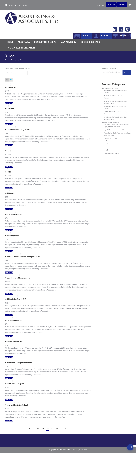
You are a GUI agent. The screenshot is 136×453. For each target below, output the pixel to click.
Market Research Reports (111, 153)
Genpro (8, 151)
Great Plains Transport (14, 384)
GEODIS (8, 172)
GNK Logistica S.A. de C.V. (15, 299)
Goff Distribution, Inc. (13, 320)
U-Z (107, 150)
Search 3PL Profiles (109, 68)
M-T (107, 147)
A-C (107, 140)
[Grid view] (7, 80)
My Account (100, 5)
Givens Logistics (12, 236)
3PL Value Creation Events (110, 88)
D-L (107, 143)
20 (48, 429)
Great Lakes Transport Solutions (18, 363)
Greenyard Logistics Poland (16, 405)
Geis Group (9, 109)
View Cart (111, 4)
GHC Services (10, 193)
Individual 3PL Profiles (111, 138)
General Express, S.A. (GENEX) (17, 130)
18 (38, 429)
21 (52, 429)
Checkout (121, 4)
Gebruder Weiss (11, 87)
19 (43, 429)
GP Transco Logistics (14, 341)
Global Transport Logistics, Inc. (17, 278)
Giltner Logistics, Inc (13, 214)
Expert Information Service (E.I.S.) (114, 130)
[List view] (11, 80)
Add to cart (9, 103)
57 (66, 429)
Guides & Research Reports (110, 122)
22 (57, 429)
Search (126, 73)
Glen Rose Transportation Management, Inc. (23, 257)
